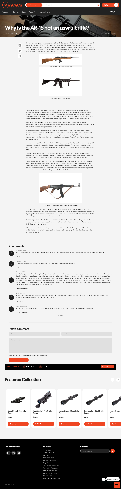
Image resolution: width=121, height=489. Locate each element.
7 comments (25, 34)
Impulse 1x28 (40, 230)
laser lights (42, 122)
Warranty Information (50, 468)
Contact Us (47, 450)
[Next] (118, 380)
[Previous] (112, 380)
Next (61, 315)
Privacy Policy (47, 476)
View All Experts (107, 366)
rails (34, 122)
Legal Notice (47, 463)
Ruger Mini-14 (67, 47)
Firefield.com (12, 485)
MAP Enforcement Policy (51, 478)
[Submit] (112, 451)
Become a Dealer (48, 458)
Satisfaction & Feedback (51, 465)
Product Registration (50, 470)
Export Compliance (49, 460)
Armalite (88, 45)
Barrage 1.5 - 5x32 (78, 228)
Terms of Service (48, 452)
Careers (46, 455)
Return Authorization (50, 473)
